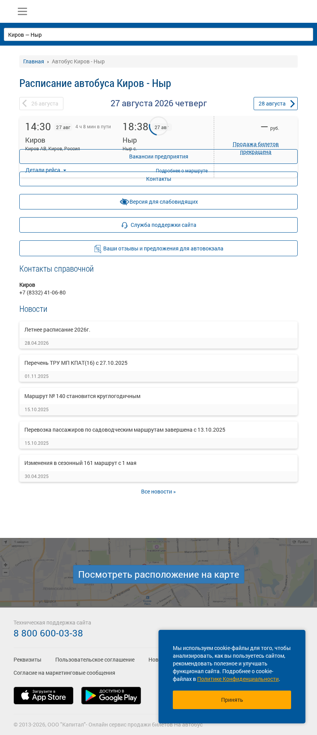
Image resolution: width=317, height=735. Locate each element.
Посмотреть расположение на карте (158, 574)
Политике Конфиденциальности (238, 678)
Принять (232, 699)
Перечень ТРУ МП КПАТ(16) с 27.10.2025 (76, 362)
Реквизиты (27, 659)
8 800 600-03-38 (48, 633)
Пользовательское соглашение (95, 659)
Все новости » (158, 491)
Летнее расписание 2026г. (57, 329)
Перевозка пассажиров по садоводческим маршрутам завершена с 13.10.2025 (124, 429)
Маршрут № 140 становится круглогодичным (82, 396)
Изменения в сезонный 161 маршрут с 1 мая (80, 462)
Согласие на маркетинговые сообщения (64, 672)
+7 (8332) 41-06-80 (42, 292)
